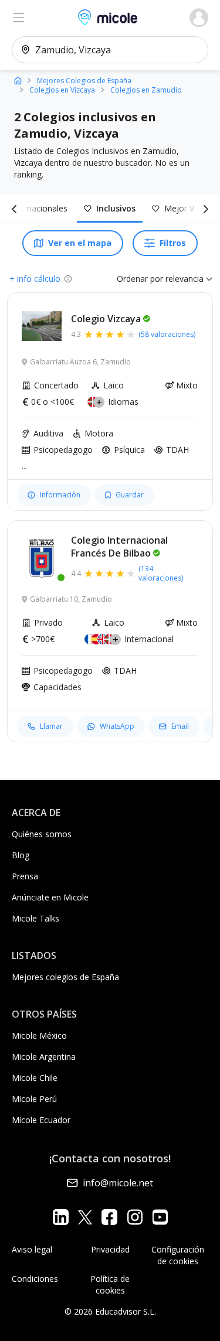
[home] (18, 80)
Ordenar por (140, 278)
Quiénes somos (42, 834)
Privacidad (110, 1249)
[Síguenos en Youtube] (160, 1217)
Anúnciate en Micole (50, 897)
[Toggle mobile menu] (19, 18)
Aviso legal (32, 1249)
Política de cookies (110, 1284)
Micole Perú (34, 1098)
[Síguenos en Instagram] (135, 1217)
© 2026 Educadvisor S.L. (110, 1311)
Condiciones (35, 1278)
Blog (20, 855)
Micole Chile (34, 1077)
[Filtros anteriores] (16, 209)
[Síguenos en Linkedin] (61, 1217)
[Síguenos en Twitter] (85, 1217)
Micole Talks (35, 918)
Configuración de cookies (177, 1255)
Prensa (25, 876)
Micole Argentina (44, 1056)
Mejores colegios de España (65, 976)
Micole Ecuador (41, 1119)
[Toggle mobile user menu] (198, 17)
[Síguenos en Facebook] (109, 1217)
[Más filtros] (203, 209)
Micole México (39, 1035)
